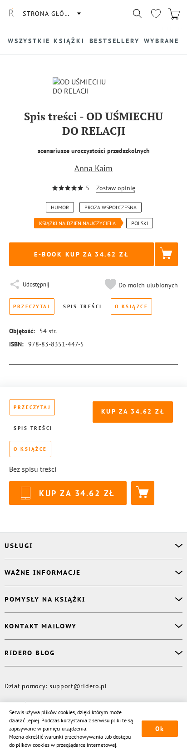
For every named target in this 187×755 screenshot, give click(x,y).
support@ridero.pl (78, 686)
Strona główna (51, 14)
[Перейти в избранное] (155, 13)
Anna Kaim (93, 168)
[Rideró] (11, 13)
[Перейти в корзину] (174, 13)
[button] (140, 285)
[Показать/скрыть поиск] (137, 13)
